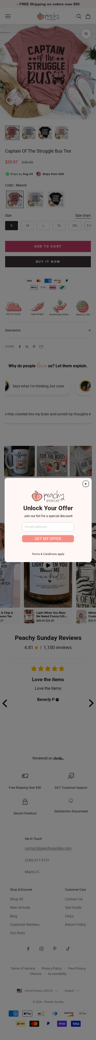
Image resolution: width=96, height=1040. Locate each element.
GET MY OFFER (48, 538)
